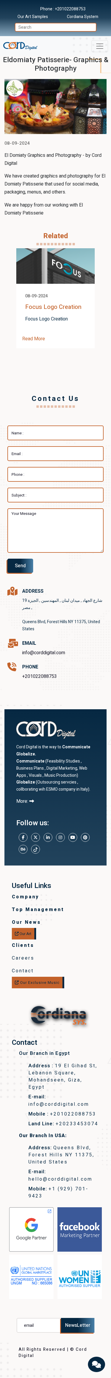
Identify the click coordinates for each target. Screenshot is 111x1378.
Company (25, 896)
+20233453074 (77, 1123)
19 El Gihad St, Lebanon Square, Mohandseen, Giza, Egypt (62, 1076)
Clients (23, 945)
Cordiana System (82, 17)
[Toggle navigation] (99, 46)
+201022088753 (70, 9)
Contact (23, 970)
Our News (26, 922)
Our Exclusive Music (39, 982)
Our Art (25, 934)
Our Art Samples (32, 17)
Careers (23, 958)
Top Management (38, 909)
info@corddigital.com (43, 652)
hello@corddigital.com (60, 1179)
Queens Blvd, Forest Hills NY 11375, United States (61, 1155)
